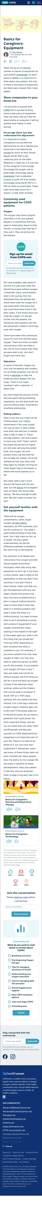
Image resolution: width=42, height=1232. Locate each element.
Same (25, 882)
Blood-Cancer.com (12, 1141)
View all (8, 1146)
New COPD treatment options (22, 996)
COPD (7, 110)
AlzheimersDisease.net (14, 1119)
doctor (20, 487)
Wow (14, 882)
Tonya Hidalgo (17, 52)
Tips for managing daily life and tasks (23, 982)
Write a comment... (14, 907)
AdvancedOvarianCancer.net (17, 1111)
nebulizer (16, 375)
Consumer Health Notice (13, 1155)
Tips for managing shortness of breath (21, 968)
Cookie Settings (29, 1159)
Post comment (21, 914)
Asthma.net (8, 1122)
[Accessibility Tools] (28, 2)
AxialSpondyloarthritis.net (16, 1134)
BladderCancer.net (12, 1138)
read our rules (21, 897)
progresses (22, 74)
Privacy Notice (26, 270)
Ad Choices (24, 1162)
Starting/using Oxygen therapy (23, 961)
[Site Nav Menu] (39, 2)
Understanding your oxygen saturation (21, 975)
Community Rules (10, 1162)
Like (9, 872)
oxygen (7, 152)
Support (20, 872)
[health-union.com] (13, 1074)
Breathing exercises (21, 956)
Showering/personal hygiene (21, 989)
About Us (7, 1152)
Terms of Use (11, 273)
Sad (30, 872)
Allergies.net (9, 1115)
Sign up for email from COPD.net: (21, 256)
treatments (9, 176)
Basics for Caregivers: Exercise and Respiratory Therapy (18, 802)
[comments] (16, 841)
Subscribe (29, 263)
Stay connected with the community (16, 1034)
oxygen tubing (19, 523)
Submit (21, 1013)
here (18, 865)
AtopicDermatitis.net (13, 1126)
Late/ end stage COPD (22, 1002)
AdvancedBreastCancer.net (16, 1107)
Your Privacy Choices (12, 1159)
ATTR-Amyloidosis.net (14, 1130)
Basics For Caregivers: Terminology (16, 835)
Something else (19, 1006)
